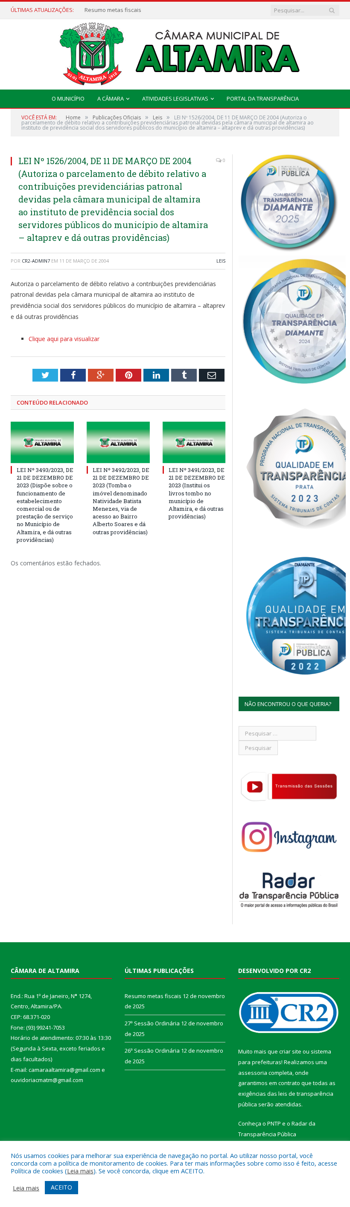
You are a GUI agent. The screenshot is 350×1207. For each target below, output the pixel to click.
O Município (68, 98)
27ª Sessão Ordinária (112, 10)
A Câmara (110, 98)
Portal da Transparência (263, 98)
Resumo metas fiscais (153, 996)
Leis (220, 261)
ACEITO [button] (61, 1187)
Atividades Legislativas (175, 98)
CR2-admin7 (36, 261)
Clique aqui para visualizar (64, 339)
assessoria (252, 1073)
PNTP (274, 1123)
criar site (290, 1051)
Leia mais (80, 1171)
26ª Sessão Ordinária (152, 1050)
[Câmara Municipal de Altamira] (175, 52)
